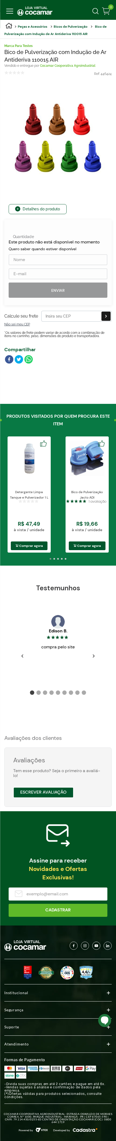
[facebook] (9, 360)
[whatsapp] (28, 360)
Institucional (16, 992)
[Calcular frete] (106, 316)
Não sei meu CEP (17, 324)
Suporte (11, 1027)
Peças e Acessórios (32, 26)
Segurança (13, 1009)
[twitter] (19, 360)
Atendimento (16, 1044)
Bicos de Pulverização (70, 26)
